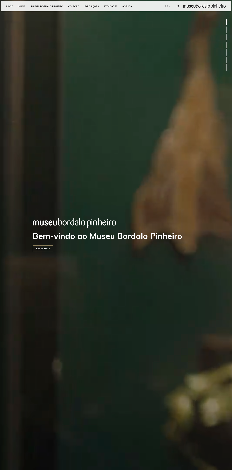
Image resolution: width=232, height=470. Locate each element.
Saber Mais (43, 248)
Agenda (127, 6)
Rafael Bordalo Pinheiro (47, 6)
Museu (22, 6)
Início (9, 6)
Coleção (73, 6)
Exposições (91, 6)
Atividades (110, 6)
